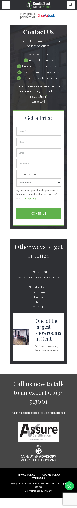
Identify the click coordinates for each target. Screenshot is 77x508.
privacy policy (28, 198)
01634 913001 (37, 272)
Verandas (38, 478)
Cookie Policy (51, 474)
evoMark (48, 491)
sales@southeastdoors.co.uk (38, 277)
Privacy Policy (26, 474)
